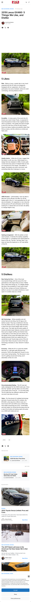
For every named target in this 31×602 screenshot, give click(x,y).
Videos (11, 573)
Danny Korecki (8, 519)
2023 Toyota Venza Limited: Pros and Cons (15, 511)
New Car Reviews (5, 8)
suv (9, 439)
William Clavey (8, 557)
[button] (28, 576)
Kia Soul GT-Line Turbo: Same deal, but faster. (10, 474)
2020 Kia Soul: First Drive (17, 458)
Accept (15, 590)
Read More (25, 519)
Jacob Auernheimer (9, 22)
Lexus (4, 439)
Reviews (12, 8)
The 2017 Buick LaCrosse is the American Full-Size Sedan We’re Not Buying (15, 549)
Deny (15, 594)
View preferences (15, 598)
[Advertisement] (15, 41)
